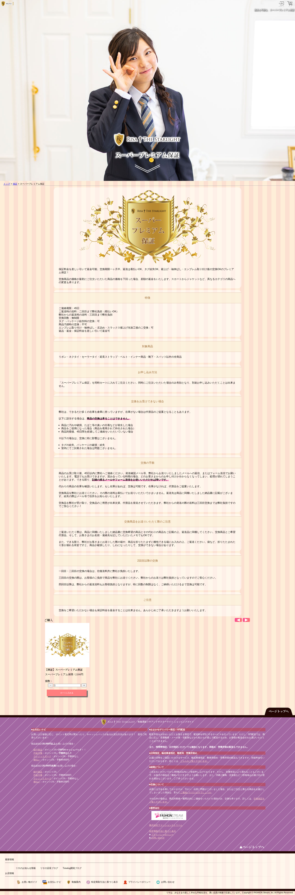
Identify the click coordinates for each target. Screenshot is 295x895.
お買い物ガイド (29, 882)
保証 (15, 184)
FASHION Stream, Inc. (264, 892)
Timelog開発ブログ (72, 868)
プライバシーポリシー (162, 834)
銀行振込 (37, 749)
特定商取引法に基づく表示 (162, 831)
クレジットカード (42, 756)
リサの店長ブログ (49, 868)
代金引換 (37, 753)
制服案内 (76, 882)
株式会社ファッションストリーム (165, 825)
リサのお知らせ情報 (26, 868)
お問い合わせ (158, 838)
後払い (36, 759)
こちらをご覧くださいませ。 (194, 761)
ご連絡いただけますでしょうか (195, 792)
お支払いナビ (54, 882)
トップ (6, 184)
